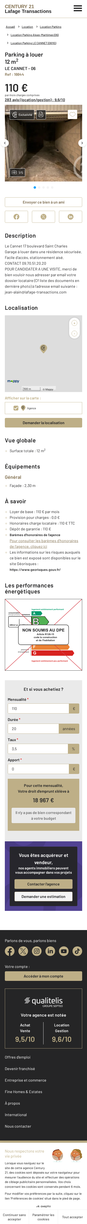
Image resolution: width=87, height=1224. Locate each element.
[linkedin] (50, 951)
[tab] (35, 187)
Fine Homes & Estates (23, 1091)
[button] (41, 114)
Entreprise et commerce (25, 1080)
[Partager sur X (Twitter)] (43, 217)
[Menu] (78, 7)
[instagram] (37, 951)
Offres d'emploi (17, 1057)
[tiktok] (77, 951)
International (16, 1114)
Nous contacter (18, 1126)
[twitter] (23, 951)
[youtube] (64, 951)
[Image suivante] (82, 143)
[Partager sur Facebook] (16, 217)
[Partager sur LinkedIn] (70, 217)
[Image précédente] (5, 143)
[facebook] (9, 951)
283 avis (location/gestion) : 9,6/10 (35, 99)
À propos (12, 1103)
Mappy (49, 389)
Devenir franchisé (20, 1068)
